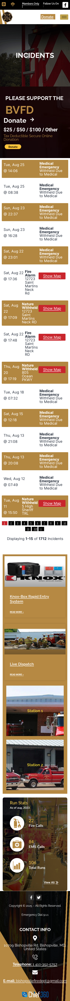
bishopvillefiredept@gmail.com (35, 981)
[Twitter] (39, 897)
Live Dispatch (22, 664)
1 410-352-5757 (35, 964)
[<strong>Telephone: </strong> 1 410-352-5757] (35, 957)
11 (28, 529)
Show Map (52, 276)
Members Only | (30, 5)
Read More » (17, 612)
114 (35, 529)
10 (65, 523)
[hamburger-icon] (64, 17)
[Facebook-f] (65, 5)
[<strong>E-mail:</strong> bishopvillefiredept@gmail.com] (35, 972)
